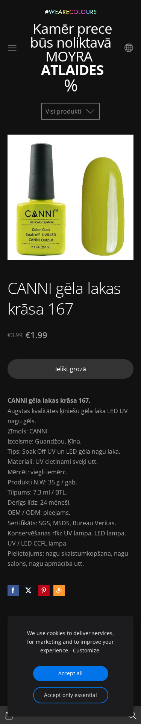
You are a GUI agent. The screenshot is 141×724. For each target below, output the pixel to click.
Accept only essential (70, 695)
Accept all (70, 673)
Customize (86, 650)
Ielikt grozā (70, 369)
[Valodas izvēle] (128, 47)
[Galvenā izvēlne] (12, 47)
